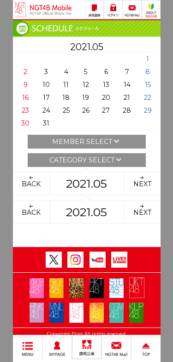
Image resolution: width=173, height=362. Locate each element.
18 (66, 97)
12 (86, 84)
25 (66, 110)
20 (106, 97)
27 (106, 110)
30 (25, 123)
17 (46, 97)
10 (46, 84)
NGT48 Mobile (51, 9)
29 (148, 110)
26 (85, 110)
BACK (31, 184)
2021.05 (86, 183)
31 (46, 123)
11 (66, 84)
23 (25, 110)
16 (25, 97)
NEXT (142, 184)
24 (46, 110)
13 (106, 84)
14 (127, 84)
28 (127, 110)
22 (147, 97)
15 (148, 84)
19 (85, 97)
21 (127, 97)
